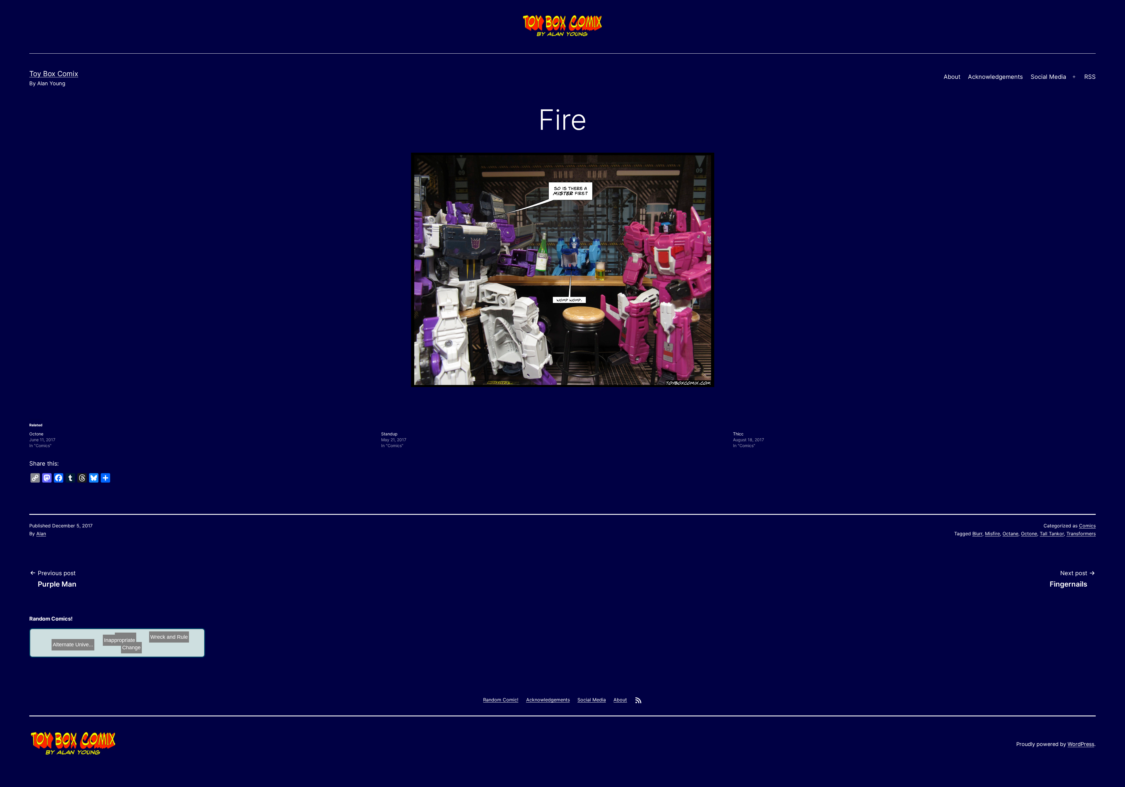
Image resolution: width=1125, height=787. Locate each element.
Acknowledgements (995, 76)
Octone (36, 433)
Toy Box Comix (53, 73)
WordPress (1081, 744)
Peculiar (111, 645)
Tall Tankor (1052, 533)
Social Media (1048, 76)
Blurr (977, 533)
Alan (41, 533)
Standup (389, 433)
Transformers (1081, 533)
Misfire (992, 533)
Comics (1087, 526)
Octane (1010, 533)
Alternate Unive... (74, 641)
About (952, 76)
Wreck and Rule (51, 642)
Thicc (738, 433)
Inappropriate (128, 644)
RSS (1090, 76)
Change (153, 636)
